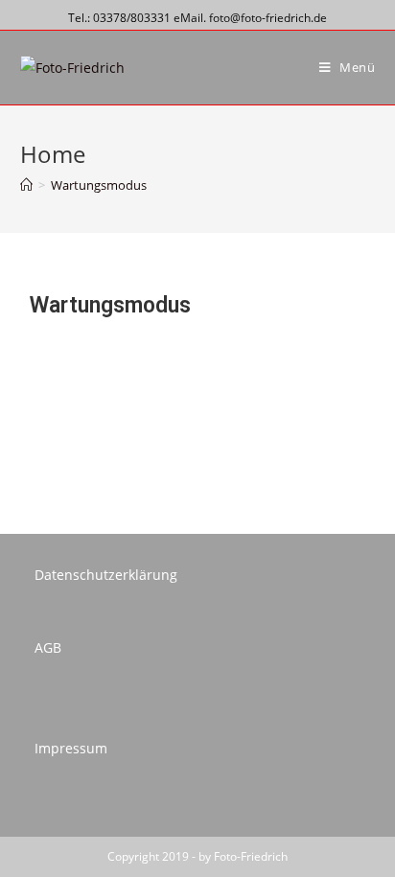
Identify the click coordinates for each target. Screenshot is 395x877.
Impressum (71, 748)
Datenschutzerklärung (106, 574)
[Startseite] (26, 185)
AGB (48, 647)
